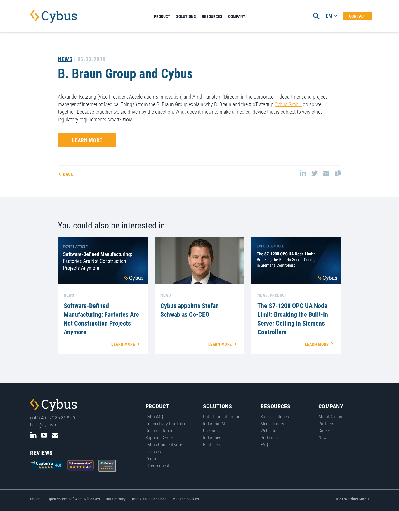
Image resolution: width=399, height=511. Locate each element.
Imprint (36, 499)
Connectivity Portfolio (165, 423)
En (328, 15)
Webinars (269, 430)
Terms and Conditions (148, 499)
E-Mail (55, 435)
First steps (212, 445)
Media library (272, 423)
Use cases (212, 430)
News (65, 59)
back (68, 174)
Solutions (186, 16)
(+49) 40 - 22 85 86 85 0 (52, 418)
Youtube (44, 435)
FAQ (264, 445)
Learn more (87, 140)
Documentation (159, 430)
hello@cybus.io (44, 425)
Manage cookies (185, 499)
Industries (212, 438)
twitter (314, 173)
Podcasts (269, 438)
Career (324, 430)
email (326, 173)
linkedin (303, 173)
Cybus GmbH (288, 104)
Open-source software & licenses (74, 499)
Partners (326, 423)
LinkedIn (33, 435)
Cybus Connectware (53, 405)
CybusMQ (154, 416)
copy (338, 173)
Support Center (159, 438)
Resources (212, 16)
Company (236, 16)
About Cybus (330, 416)
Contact (358, 16)
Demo (150, 459)
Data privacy (116, 499)
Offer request (157, 466)
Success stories (275, 416)
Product (162, 16)
